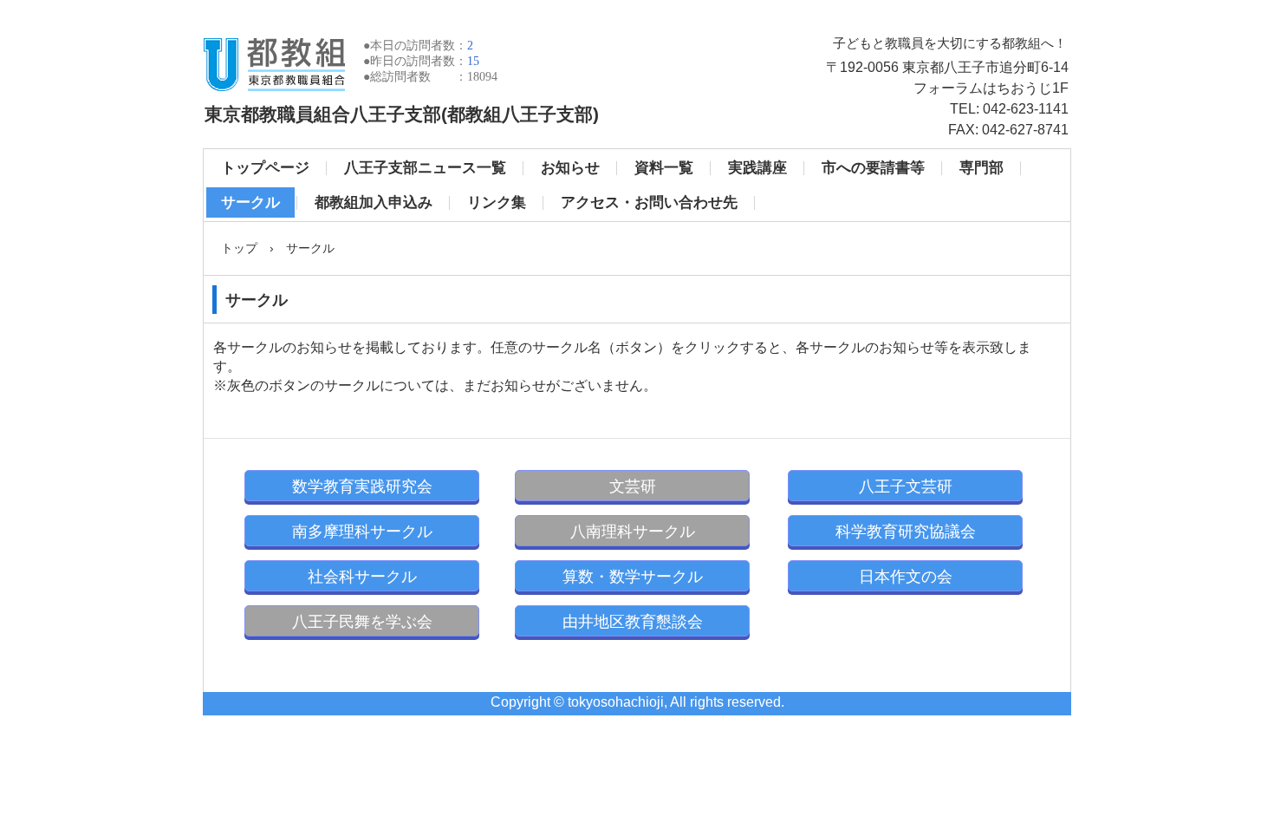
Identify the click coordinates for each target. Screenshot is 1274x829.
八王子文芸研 (905, 486)
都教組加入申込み (373, 202)
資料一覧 (663, 168)
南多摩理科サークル (362, 531)
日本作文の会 (905, 576)
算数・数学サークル (632, 576)
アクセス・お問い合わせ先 (649, 202)
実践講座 (757, 168)
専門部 (981, 168)
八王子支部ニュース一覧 (425, 168)
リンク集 (496, 202)
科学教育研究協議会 (905, 531)
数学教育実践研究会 (362, 486)
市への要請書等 (873, 168)
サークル (250, 202)
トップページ (265, 168)
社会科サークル (362, 576)
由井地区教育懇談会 (632, 621)
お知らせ (570, 168)
